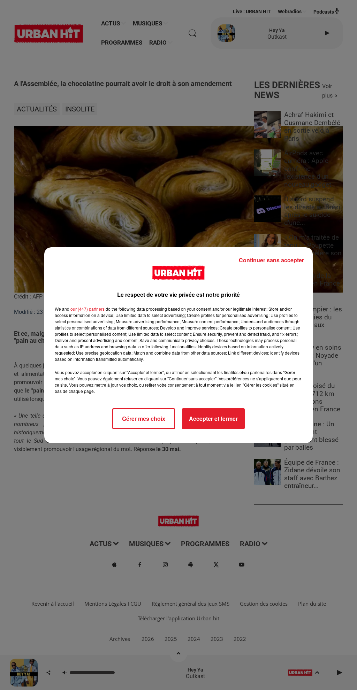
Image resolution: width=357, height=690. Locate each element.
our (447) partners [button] (87, 309)
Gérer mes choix (143, 418)
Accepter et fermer (213, 418)
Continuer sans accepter (271, 260)
